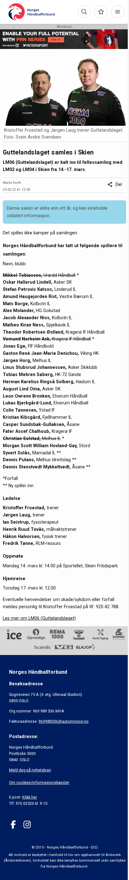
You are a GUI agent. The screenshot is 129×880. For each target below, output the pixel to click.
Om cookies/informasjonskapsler (39, 782)
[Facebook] (13, 824)
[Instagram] (27, 824)
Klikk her (29, 797)
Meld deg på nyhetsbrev (30, 770)
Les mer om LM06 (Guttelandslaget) (39, 618)
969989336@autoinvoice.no (64, 721)
